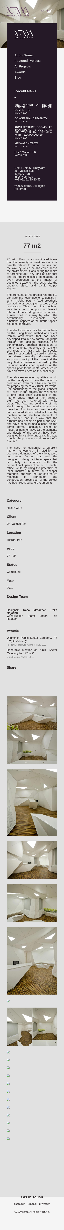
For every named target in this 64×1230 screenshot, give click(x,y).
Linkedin (32, 1204)
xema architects (27, 145)
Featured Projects (28, 61)
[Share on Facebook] (9, 674)
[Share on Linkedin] (15, 674)
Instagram (19, 1204)
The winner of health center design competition (33, 108)
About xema (24, 55)
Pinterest (44, 1204)
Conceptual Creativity (31, 120)
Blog (18, 77)
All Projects (23, 66)
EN (47, 10)
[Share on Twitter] (22, 674)
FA (42, 10)
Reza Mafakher (25, 153)
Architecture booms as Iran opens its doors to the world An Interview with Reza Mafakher (33, 132)
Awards (20, 72)
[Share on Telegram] (29, 674)
